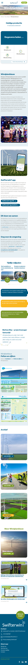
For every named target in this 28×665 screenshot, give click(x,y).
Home (2, 16)
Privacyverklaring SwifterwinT (10, 639)
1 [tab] (9, 284)
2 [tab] (11, 284)
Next (24, 274)
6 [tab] (19, 284)
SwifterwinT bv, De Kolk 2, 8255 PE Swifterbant (14, 631)
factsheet (7, 359)
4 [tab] (15, 284)
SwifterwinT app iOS (8, 201)
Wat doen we (4, 648)
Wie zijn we (3, 646)
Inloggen (24, 2)
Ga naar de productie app (18, 61)
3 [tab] (13, 284)
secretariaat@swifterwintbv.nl (10, 636)
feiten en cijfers (18, 359)
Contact (3, 652)
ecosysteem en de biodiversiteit (9, 250)
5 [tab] (17, 284)
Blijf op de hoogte (20, 615)
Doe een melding (5, 650)
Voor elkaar (7, 16)
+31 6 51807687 (7, 634)
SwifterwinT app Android (9, 205)
